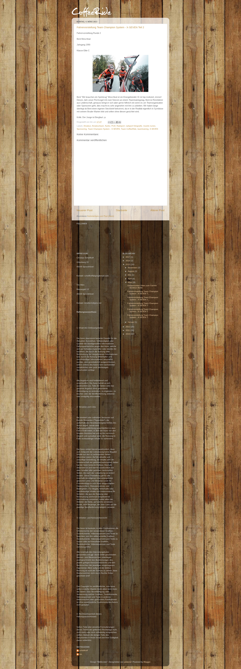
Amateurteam (98, 126)
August (131, 271)
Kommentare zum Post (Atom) (100, 216)
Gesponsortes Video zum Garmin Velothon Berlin (142, 286)
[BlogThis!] (111, 122)
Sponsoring (82, 129)
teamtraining (143, 129)
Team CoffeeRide (128, 129)
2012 (128, 327)
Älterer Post (157, 210)
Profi (113, 126)
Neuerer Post (84, 210)
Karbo (107, 126)
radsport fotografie (134, 126)
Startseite (121, 210)
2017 (128, 257)
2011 (128, 330)
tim (80, 654)
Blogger (147, 662)
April (130, 279)
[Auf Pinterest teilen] (119, 122)
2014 (128, 261)
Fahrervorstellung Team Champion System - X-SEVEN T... (142, 292)
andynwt (128, 662)
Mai (130, 275)
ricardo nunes (149, 126)
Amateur (87, 126)
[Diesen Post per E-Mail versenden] (109, 122)
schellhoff (83, 650)
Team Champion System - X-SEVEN (104, 129)
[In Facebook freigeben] (117, 122)
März (130, 282)
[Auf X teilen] (114, 122)
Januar (131, 322)
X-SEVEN (154, 129)
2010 (128, 334)
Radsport (121, 126)
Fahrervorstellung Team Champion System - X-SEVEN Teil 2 (110, 27)
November (133, 268)
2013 (128, 264)
